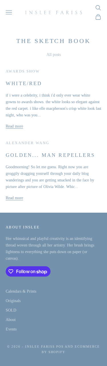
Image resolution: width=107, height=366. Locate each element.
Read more (14, 126)
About (11, 320)
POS (60, 346)
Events (11, 329)
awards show (23, 71)
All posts (54, 54)
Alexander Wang (27, 143)
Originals (13, 301)
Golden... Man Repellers (50, 155)
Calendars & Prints (21, 291)
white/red (24, 83)
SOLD (11, 310)
